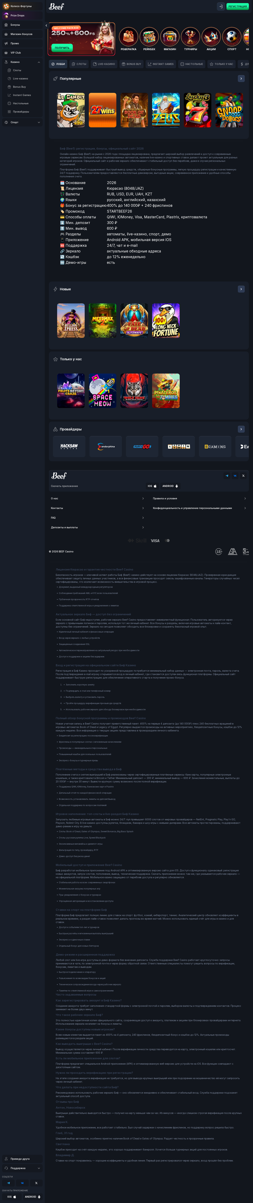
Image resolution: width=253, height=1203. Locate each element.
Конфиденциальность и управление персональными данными (192, 508)
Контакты (57, 508)
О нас (54, 498)
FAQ (53, 517)
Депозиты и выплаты (64, 527)
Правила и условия (165, 498)
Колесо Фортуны (21, 6)
